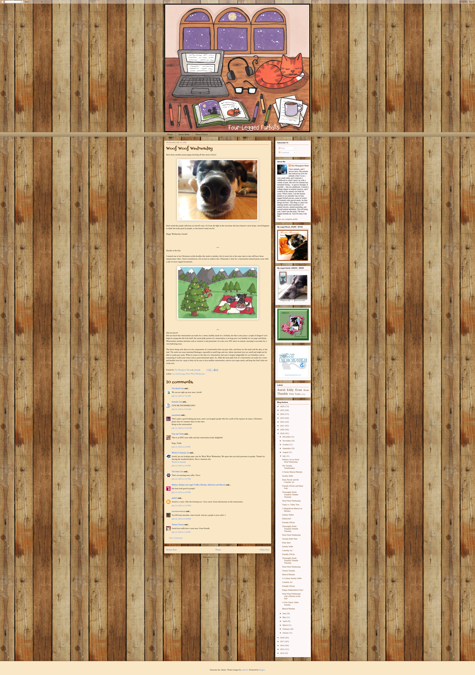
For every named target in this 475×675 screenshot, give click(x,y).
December (287, 437)
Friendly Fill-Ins (288, 522)
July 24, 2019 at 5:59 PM (181, 505)
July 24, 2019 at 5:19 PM (181, 492)
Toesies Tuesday (288, 571)
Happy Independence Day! (292, 590)
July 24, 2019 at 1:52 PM (181, 465)
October (286, 445)
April (285, 621)
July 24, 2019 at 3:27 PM (181, 479)
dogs (183, 374)
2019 (282, 433)
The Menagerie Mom (300, 166)
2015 (282, 649)
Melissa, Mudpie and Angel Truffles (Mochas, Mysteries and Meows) (199, 485)
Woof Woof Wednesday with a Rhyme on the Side (291, 596)
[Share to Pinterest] (217, 370)
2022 (282, 422)
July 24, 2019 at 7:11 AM (181, 396)
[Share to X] (212, 370)
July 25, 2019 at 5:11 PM (181, 532)
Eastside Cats (177, 402)
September (287, 448)
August (286, 452)
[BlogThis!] (210, 370)
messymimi (176, 415)
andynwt (244, 670)
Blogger (262, 670)
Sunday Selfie (287, 476)
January (286, 633)
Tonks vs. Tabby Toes (290, 505)
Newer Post (171, 549)
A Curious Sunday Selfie (292, 578)
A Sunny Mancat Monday (292, 472)
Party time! (286, 543)
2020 (282, 430)
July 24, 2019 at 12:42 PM (182, 428)
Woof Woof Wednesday (195, 374)
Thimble (282, 393)
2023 (282, 418)
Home (169, 134)
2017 (282, 641)
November (287, 441)
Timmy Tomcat (178, 524)
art (173, 374)
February (286, 629)
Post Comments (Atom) (223, 557)
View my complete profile (287, 219)
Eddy (290, 390)
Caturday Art (287, 550)
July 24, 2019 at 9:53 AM (181, 409)
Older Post (264, 549)
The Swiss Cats (178, 471)
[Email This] (207, 370)
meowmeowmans (179, 511)
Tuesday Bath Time (289, 539)
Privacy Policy (201, 134)
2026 (282, 406)
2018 (282, 638)
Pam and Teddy (178, 434)
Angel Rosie (183, 134)
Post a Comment (175, 538)
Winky (303, 394)
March (285, 625)
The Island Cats (178, 388)
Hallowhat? (286, 519)
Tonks (298, 394)
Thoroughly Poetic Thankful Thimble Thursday (290, 494)
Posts (282, 148)
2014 (282, 653)
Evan (298, 390)
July (284, 456)
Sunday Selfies (288, 515)
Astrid (177, 374)
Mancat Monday (288, 574)
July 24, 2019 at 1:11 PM (181, 447)
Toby (291, 394)
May (285, 617)
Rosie (306, 390)
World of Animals (179, 462)
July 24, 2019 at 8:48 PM (181, 519)
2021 (282, 426)
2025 (282, 410)
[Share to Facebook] (215, 370)
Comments (284, 152)
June (285, 613)
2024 (282, 414)
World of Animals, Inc (180, 452)
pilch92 (174, 498)
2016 (282, 645)
